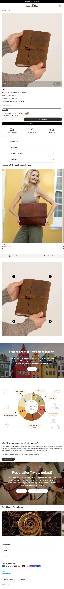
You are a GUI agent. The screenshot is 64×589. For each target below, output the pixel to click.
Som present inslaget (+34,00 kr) (14, 113)
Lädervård (32, 369)
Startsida (4, 10)
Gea (9, 10)
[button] (60, 5)
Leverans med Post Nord (32, 1)
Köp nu (32, 123)
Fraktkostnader (15, 98)
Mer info (57, 84)
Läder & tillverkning (40, 492)
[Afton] (32, 206)
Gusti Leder (8, 585)
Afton (3, 244)
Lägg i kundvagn (43, 119)
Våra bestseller (8, 459)
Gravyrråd (5, 110)
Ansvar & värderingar (24, 492)
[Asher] (63, 248)
